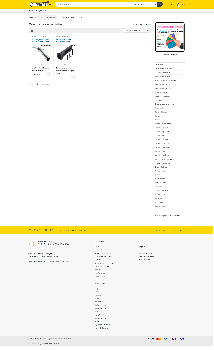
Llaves (157, 175)
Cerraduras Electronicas (163, 68)
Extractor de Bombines (48, 17)
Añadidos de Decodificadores (165, 80)
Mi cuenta (98, 321)
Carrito (97, 292)
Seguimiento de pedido (103, 325)
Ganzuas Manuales (162, 139)
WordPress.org (144, 260)
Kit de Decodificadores (163, 92)
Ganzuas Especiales (162, 131)
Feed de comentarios (146, 256)
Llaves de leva (160, 179)
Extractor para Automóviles (164, 104)
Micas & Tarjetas (161, 183)
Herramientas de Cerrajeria (164, 159)
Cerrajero (98, 295)
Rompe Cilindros (161, 112)
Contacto (98, 298)
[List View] (36, 30)
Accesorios (159, 100)
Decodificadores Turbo (163, 88)
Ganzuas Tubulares (162, 155)
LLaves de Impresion (162, 194)
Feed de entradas (145, 253)
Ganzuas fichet (160, 135)
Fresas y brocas (160, 171)
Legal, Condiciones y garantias (105, 315)
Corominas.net (54, 343)
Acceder (142, 250)
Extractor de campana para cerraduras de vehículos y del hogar (65, 70)
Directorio (98, 302)
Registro (142, 247)
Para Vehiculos (160, 207)
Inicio (31, 17)
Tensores (158, 187)
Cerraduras (159, 64)
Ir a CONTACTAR (161, 230)
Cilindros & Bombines (162, 72)
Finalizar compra (100, 305)
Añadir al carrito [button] (48, 74)
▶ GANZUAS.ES (33, 339)
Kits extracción (160, 108)
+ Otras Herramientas (163, 163)
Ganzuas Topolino (161, 151)
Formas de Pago (100, 308)
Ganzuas (158, 116)
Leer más (73, 76)
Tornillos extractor (161, 190)
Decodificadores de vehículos (165, 84)
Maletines (158, 198)
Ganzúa (157, 120)
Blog (96, 288)
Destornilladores (161, 167)
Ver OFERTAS (177, 230)
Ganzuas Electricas (161, 128)
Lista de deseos (100, 318)
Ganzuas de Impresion (163, 124)
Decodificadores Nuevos (164, 76)
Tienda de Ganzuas (101, 328)
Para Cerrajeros (160, 202)
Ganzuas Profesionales (163, 147)
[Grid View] (32, 30)
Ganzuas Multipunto (162, 143)
